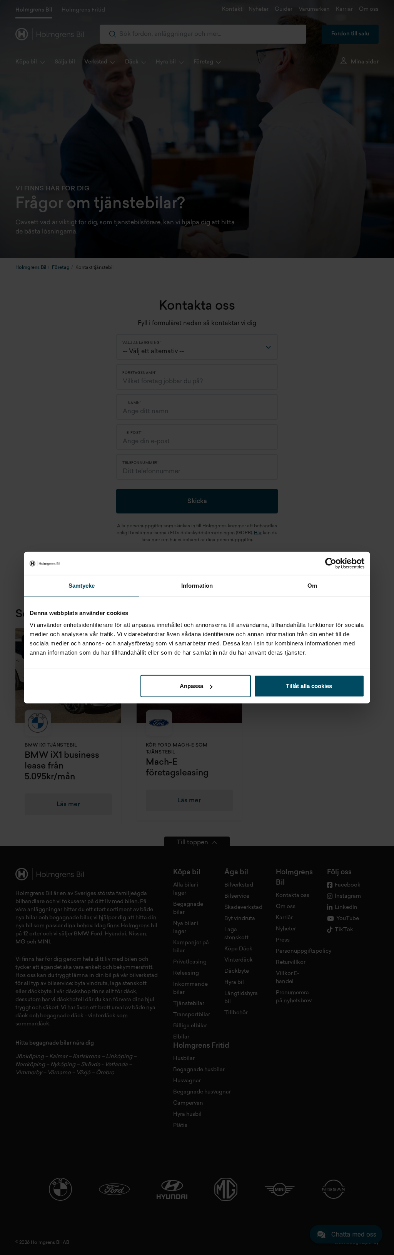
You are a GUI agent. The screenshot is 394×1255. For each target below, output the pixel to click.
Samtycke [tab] (81, 585)
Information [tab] (197, 585)
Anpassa (191, 686)
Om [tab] (312, 585)
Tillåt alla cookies (309, 686)
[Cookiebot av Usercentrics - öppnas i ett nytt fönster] (330, 563)
